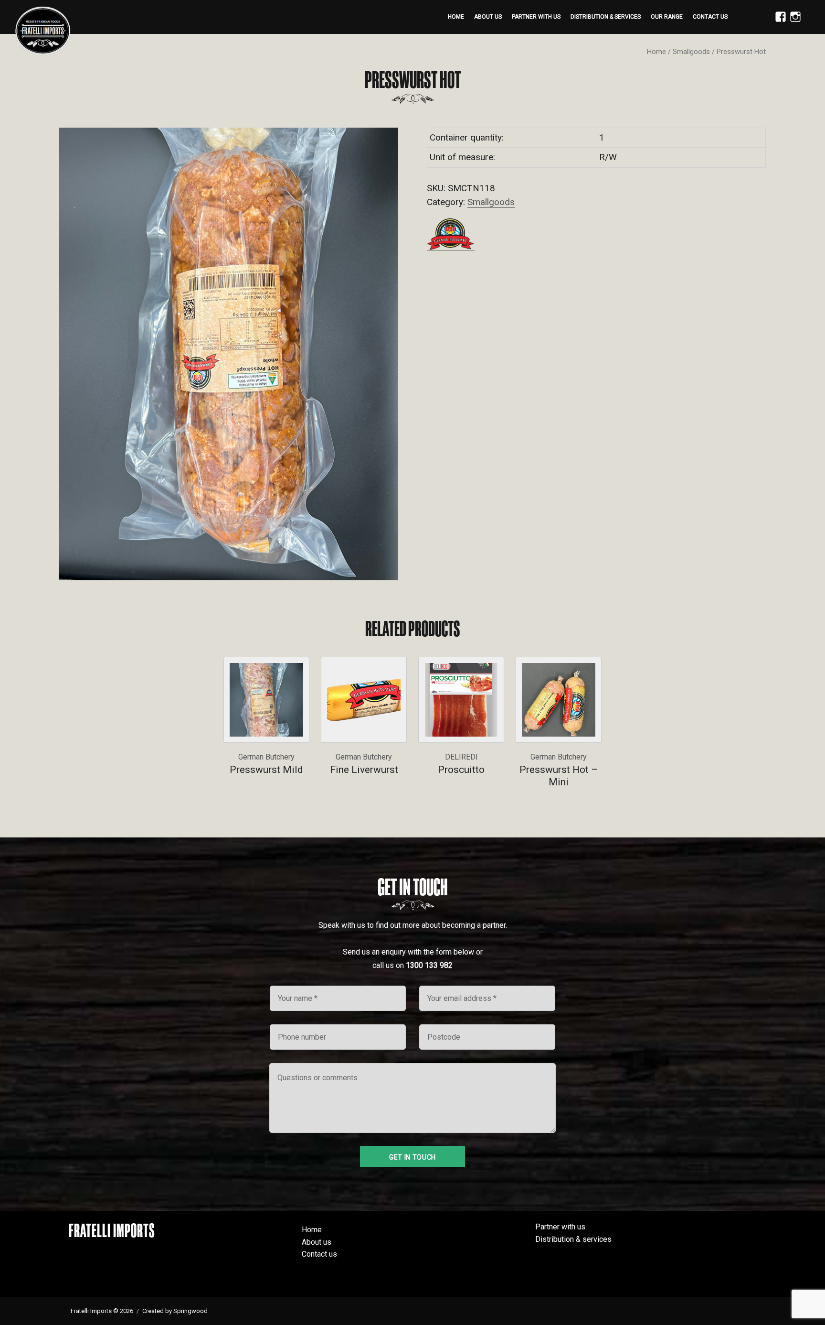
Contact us (710, 16)
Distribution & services (606, 16)
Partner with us (536, 16)
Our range (667, 16)
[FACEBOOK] (778, 22)
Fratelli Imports (112, 1230)
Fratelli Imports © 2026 (102, 1310)
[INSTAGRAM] (793, 22)
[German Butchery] (451, 234)
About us (488, 16)
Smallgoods (691, 51)
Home (456, 16)
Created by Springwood (175, 1310)
